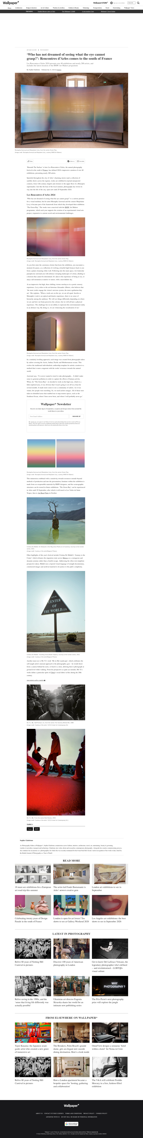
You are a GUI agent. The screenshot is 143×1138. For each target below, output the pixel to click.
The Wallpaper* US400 (68, 11)
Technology (86, 8)
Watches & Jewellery (59, 8)
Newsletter (81, 161)
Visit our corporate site (92, 1132)
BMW (67, 207)
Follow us (72, 161)
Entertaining (116, 8)
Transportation (97, 8)
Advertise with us (53, 1117)
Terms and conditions (73, 1113)
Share (31, 161)
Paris (47, 493)
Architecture (18, 8)
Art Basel (41, 493)
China (53, 672)
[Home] (9, 8)
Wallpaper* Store (129, 8)
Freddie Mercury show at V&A (46, 11)
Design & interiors (31, 8)
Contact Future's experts (54, 1113)
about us (39, 1113)
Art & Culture (45, 8)
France (45, 170)
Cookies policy (101, 1113)
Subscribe (130, 2)
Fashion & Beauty (74, 8)
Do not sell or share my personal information (79, 1117)
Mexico (65, 558)
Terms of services (50, 422)
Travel (107, 8)
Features (59, 70)
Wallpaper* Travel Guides (108, 11)
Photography (44, 50)
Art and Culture (32, 50)
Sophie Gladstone (34, 70)
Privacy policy (88, 1113)
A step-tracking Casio (88, 11)
